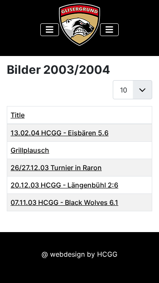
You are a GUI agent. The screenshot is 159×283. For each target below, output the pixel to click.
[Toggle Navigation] (49, 29)
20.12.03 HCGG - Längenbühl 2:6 (64, 185)
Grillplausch (30, 150)
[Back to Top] (144, 267)
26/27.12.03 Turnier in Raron (56, 167)
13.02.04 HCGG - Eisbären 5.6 (60, 133)
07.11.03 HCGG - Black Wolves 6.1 (64, 202)
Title (18, 115)
